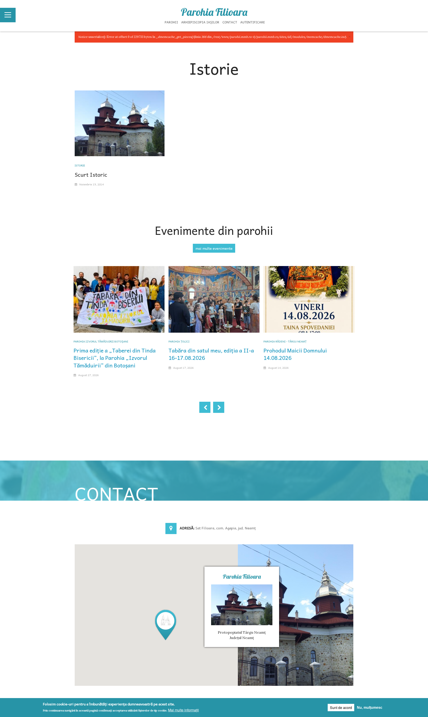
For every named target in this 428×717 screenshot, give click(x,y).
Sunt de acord (341, 707)
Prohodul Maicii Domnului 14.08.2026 (295, 354)
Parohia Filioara (214, 12)
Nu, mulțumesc (369, 707)
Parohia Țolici (179, 341)
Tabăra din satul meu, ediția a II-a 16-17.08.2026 (211, 354)
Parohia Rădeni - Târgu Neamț (285, 341)
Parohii (171, 22)
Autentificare (252, 22)
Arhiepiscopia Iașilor (200, 22)
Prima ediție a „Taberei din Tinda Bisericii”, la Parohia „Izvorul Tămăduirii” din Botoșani (115, 357)
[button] (165, 624)
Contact (229, 22)
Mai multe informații (183, 710)
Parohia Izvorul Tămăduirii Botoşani (101, 341)
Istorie (80, 165)
